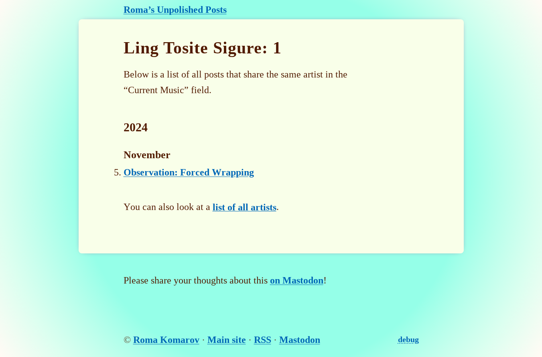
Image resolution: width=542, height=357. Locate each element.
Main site (226, 340)
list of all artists (244, 207)
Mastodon (299, 340)
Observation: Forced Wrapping (189, 172)
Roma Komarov (166, 340)
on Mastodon (296, 280)
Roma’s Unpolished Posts (175, 9)
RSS (262, 340)
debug (408, 339)
